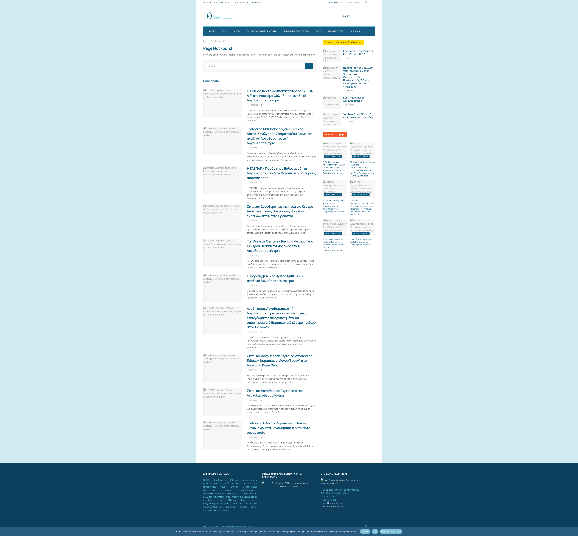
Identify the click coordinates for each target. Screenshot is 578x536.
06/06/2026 (350, 58)
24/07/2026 (253, 182)
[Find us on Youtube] (374, 2)
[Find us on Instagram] (370, 2)
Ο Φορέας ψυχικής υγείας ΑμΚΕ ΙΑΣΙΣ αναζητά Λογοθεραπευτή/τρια (275, 278)
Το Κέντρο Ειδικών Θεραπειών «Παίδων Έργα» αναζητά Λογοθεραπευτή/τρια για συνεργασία (278, 428)
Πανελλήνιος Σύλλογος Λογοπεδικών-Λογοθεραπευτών (232, 526)
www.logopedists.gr (332, 506)
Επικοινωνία (257, 2)
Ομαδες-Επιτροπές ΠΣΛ (296, 31)
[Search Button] (372, 16)
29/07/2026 (253, 105)
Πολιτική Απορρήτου (241, 2)
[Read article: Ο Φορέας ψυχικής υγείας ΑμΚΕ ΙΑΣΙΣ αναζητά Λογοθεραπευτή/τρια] (222, 288)
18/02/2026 (349, 121)
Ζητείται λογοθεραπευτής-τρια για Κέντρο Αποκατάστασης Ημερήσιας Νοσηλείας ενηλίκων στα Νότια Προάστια (280, 211)
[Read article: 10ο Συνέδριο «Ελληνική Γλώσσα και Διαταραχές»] (332, 119)
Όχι (375, 531)
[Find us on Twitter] (366, 2)
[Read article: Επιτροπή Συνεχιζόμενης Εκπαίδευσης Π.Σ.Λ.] (332, 55)
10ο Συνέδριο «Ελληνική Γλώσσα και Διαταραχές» (358, 116)
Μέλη (237, 31)
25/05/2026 (349, 91)
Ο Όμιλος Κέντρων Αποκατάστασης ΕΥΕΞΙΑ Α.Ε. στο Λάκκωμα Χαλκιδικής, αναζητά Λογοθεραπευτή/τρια (280, 96)
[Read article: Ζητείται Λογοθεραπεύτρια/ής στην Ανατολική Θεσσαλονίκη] (222, 402)
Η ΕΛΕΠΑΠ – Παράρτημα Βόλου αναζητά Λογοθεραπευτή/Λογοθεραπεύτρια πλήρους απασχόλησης (281, 173)
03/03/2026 (349, 105)
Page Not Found (217, 41)
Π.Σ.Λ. (224, 31)
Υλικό (318, 31)
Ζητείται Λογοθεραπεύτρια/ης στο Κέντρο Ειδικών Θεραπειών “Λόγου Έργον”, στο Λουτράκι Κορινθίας (279, 361)
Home (205, 41)
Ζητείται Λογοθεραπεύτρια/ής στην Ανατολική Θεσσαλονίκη (275, 393)
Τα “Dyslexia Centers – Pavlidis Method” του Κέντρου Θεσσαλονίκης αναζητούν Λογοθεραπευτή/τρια (280, 246)
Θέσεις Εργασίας (333, 156)
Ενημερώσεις (335, 31)
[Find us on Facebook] (362, 2)
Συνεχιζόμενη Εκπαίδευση (261, 31)
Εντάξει (365, 531)
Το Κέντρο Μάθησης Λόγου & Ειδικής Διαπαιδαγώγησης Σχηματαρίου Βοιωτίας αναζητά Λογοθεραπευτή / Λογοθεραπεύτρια (279, 136)
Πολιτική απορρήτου (391, 531)
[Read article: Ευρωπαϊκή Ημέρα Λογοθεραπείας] (332, 102)
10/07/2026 (252, 400)
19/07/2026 (253, 332)
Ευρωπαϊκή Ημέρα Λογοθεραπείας (354, 99)
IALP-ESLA (355, 31)
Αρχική (212, 31)
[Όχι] (574, 531)
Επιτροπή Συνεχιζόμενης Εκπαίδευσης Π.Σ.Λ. (358, 52)
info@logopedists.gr (333, 503)
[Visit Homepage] (218, 15)
